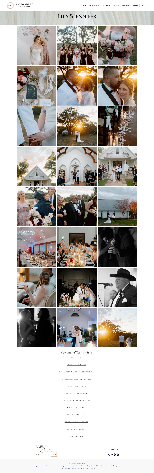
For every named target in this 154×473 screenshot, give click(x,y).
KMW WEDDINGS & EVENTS (24, 4)
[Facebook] (118, 454)
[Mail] (112, 454)
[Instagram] (115, 454)
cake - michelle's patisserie (76, 429)
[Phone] (109, 454)
